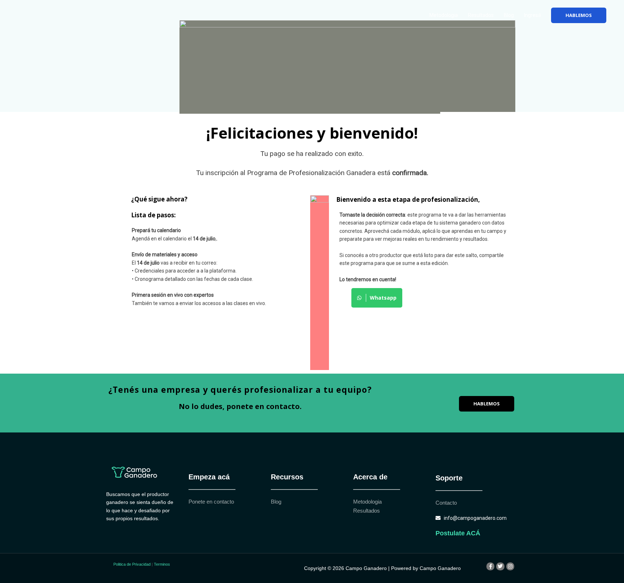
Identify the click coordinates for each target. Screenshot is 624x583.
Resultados (481, 15)
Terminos (162, 564)
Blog (509, 15)
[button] (578, 15)
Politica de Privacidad (132, 564)
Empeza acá (209, 477)
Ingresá (532, 15)
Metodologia (443, 15)
